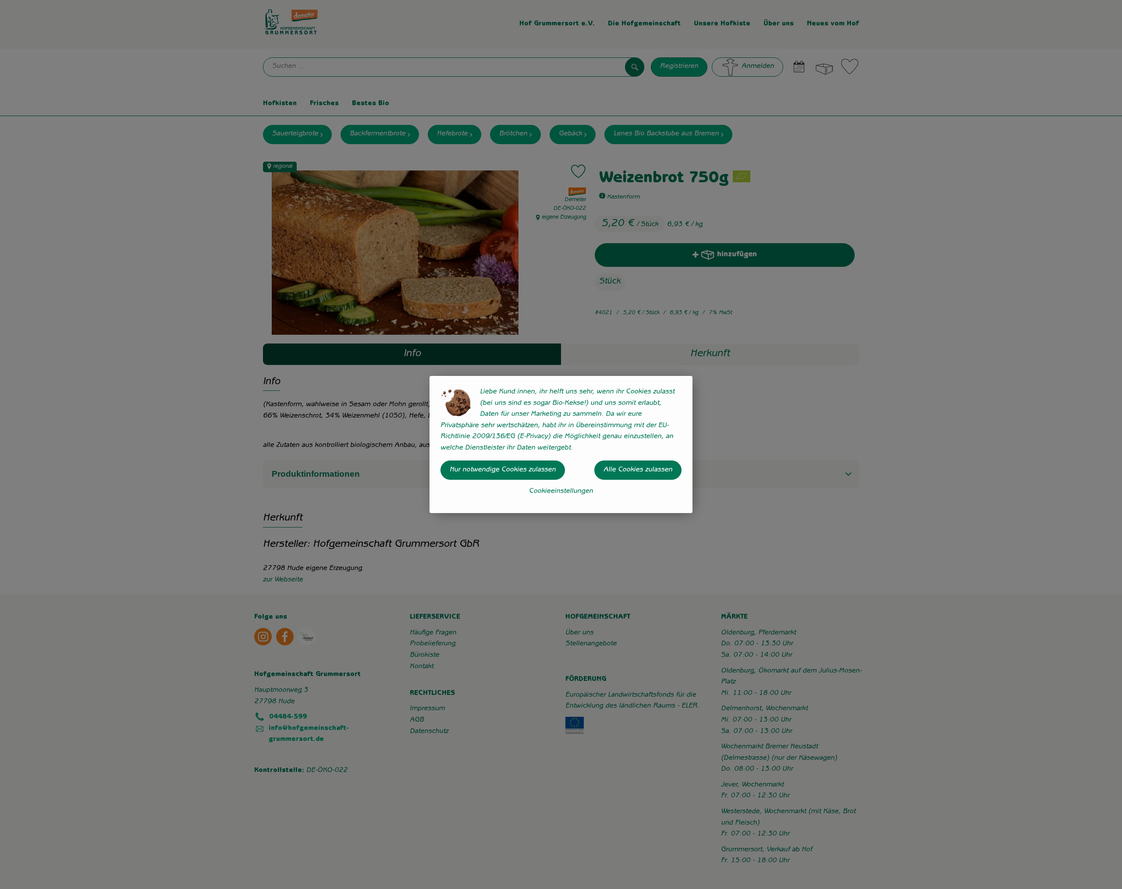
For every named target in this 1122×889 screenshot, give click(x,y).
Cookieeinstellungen (561, 491)
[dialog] (561, 444)
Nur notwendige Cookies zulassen (503, 470)
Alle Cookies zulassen (638, 470)
